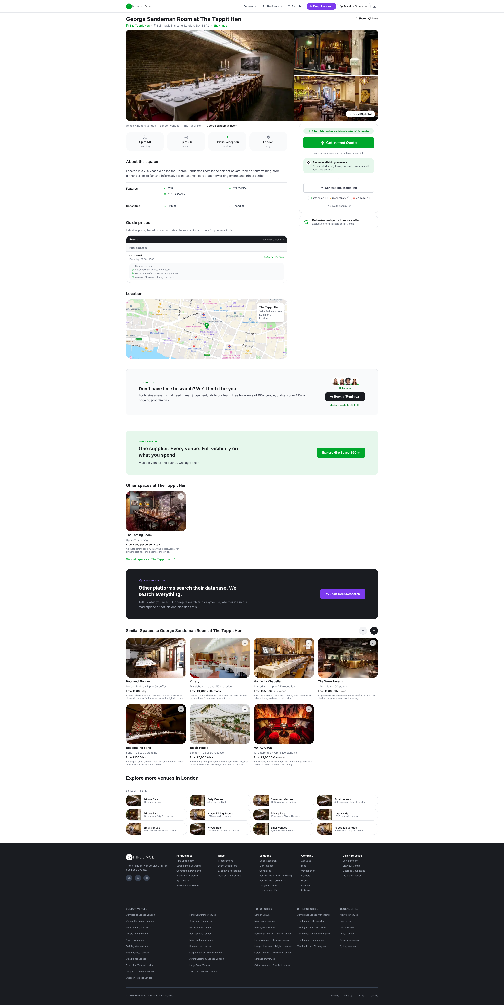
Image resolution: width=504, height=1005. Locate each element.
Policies (305, 890)
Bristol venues (284, 933)
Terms (360, 995)
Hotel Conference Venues (202, 914)
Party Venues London (200, 927)
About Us (306, 860)
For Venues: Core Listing (272, 880)
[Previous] (363, 631)
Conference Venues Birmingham (314, 933)
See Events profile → (273, 239)
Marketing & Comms (229, 875)
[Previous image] (131, 511)
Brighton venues (283, 946)
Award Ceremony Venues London (206, 958)
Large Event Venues (199, 965)
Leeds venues (261, 940)
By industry (182, 880)
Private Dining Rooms (137, 933)
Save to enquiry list (340, 205)
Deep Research (323, 6)
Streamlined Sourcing (188, 865)
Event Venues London (137, 952)
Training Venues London (138, 946)
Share (362, 18)
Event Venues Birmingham (310, 940)
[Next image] (181, 511)
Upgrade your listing (354, 870)
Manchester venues (264, 921)
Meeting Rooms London (201, 940)
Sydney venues (348, 946)
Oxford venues (262, 965)
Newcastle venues (282, 952)
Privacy (348, 995)
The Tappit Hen (140, 25)
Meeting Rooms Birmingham (312, 946)
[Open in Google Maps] (206, 329)
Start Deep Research (345, 594)
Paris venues (346, 921)
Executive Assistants (229, 870)
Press (304, 880)
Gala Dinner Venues (136, 958)
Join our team (350, 860)
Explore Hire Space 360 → (341, 452)
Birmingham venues (264, 927)
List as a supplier (268, 890)
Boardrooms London (200, 946)
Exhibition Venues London (140, 965)
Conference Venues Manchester (313, 914)
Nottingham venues (264, 958)
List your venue (268, 885)
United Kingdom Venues (141, 125)
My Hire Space (353, 6)
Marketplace (266, 865)
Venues (249, 6)
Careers (305, 875)
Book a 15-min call (347, 396)
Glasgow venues (280, 940)
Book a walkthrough (187, 885)
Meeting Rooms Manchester (311, 927)
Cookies (373, 995)
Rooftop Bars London (200, 933)
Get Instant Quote (341, 143)
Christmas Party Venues (201, 921)
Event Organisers (227, 865)
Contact (305, 885)
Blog (303, 865)
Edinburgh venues (263, 933)
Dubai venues (347, 927)
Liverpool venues (263, 946)
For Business (270, 6)
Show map (220, 25)
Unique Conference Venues (140, 921)
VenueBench (308, 870)
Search (296, 6)
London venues (262, 914)
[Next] (374, 631)
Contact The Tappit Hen (341, 187)
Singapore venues (349, 940)
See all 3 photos (362, 114)
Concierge (265, 870)
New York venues (349, 914)
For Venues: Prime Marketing (275, 875)
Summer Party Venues (137, 927)
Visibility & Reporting (187, 875)
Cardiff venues (262, 952)
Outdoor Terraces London (139, 977)
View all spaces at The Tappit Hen (149, 559)
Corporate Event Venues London (206, 952)
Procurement (225, 860)
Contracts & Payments (188, 870)
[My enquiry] (374, 6)
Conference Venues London (140, 914)
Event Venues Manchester (310, 921)
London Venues (169, 125)
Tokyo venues (347, 933)
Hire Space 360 (185, 860)
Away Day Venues (135, 940)
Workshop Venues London (203, 971)
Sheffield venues (281, 965)
